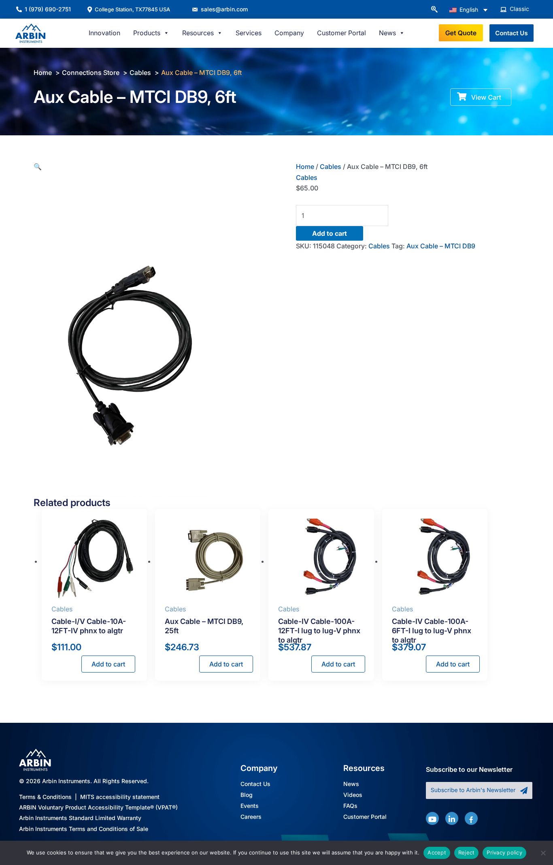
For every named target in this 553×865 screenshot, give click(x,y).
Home (305, 166)
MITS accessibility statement (120, 796)
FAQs (350, 806)
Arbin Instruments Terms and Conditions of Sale (83, 828)
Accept (437, 852)
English (468, 9)
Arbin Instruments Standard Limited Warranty (80, 817)
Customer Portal (341, 33)
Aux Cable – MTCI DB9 (440, 246)
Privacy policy (504, 852)
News (351, 784)
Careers (251, 817)
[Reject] (543, 853)
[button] (434, 9)
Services (249, 33)
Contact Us (255, 784)
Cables (330, 166)
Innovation (104, 33)
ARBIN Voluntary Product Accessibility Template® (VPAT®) (98, 807)
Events (249, 806)
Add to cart (329, 233)
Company (289, 33)
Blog (246, 795)
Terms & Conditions (45, 796)
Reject (466, 852)
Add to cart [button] (108, 664)
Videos (352, 795)
